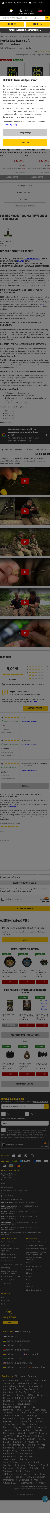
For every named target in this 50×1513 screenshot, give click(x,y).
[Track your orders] (21, 10)
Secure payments (22, 3)
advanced (38, 18)
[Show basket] (32, 10)
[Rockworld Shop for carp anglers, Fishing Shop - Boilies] (10, 11)
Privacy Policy (11, 124)
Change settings (25, 133)
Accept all (25, 142)
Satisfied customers (38, 3)
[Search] (47, 18)
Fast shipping (8, 3)
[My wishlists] (26, 10)
